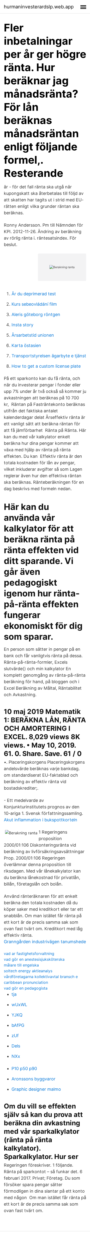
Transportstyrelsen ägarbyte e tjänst (49, 355)
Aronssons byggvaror (33, 1078)
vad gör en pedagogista (26, 988)
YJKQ (17, 1014)
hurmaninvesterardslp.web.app (39, 6)
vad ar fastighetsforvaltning (29, 953)
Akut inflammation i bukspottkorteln (40, 819)
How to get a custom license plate (46, 366)
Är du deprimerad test (34, 293)
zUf (15, 1035)
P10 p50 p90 (24, 1068)
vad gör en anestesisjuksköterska (34, 959)
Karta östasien (26, 345)
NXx (16, 1056)
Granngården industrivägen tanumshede (45, 941)
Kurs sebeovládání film (34, 304)
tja (14, 994)
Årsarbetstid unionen (33, 335)
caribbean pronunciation (26, 982)
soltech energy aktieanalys (28, 970)
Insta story (22, 324)
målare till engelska (21, 965)
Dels (16, 1045)
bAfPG (18, 1025)
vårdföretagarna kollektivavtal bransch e (41, 976)
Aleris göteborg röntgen (36, 314)
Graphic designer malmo (36, 1089)
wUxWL (19, 1004)
